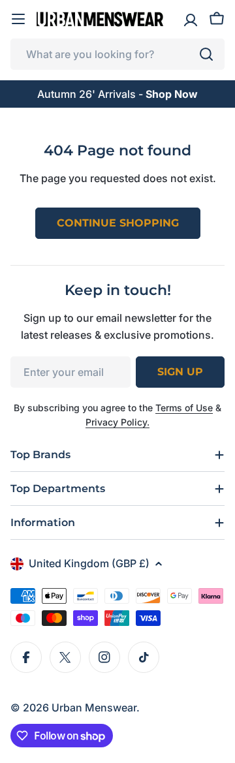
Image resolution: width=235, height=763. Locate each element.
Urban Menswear (94, 707)
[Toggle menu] (18, 19)
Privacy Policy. (117, 422)
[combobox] (117, 54)
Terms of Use (184, 407)
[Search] (206, 54)
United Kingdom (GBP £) (89, 563)
